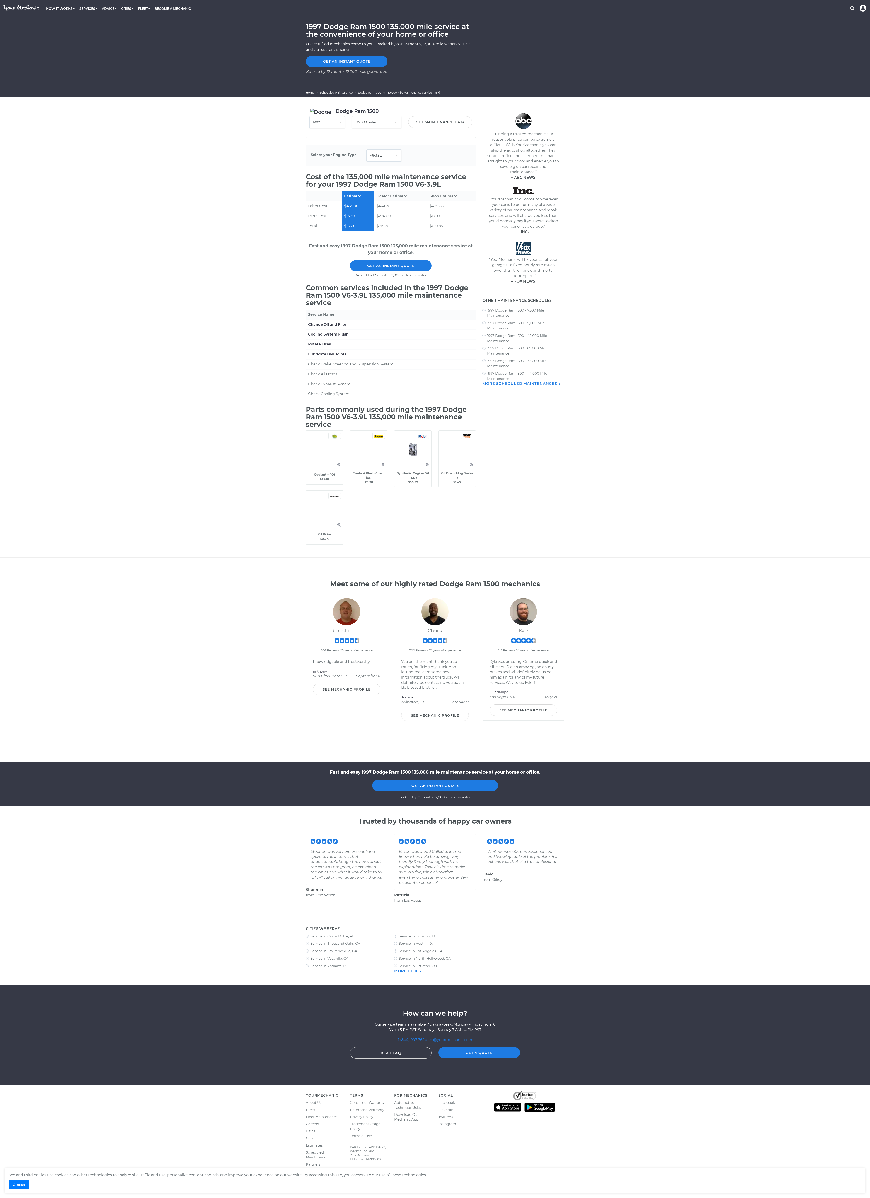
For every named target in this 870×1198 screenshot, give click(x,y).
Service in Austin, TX (416, 943)
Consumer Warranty (367, 1102)
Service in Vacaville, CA (329, 958)
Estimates (314, 1145)
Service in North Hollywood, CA (425, 958)
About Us (313, 1102)
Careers (312, 1124)
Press (310, 1110)
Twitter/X (445, 1117)
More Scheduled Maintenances (520, 384)
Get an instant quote (346, 61)
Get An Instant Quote (391, 265)
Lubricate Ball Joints (327, 354)
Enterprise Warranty (367, 1110)
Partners (313, 1164)
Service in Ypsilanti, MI (329, 966)
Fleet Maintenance (322, 1117)
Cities (310, 1131)
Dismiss (19, 1184)
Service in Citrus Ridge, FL (332, 936)
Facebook (446, 1102)
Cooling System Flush (328, 334)
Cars (309, 1138)
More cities (407, 971)
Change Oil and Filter (328, 324)
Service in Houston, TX (417, 936)
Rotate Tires (319, 344)
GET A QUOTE (479, 1053)
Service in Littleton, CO (418, 966)
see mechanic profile (347, 689)
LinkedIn (445, 1110)
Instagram (447, 1124)
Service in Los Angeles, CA (420, 951)
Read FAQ (391, 1053)
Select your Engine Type (334, 155)
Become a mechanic (173, 9)
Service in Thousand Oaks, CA (335, 943)
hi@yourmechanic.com (451, 1040)
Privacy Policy (361, 1117)
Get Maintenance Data (440, 122)
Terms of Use (361, 1136)
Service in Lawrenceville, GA (333, 951)
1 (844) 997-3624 (413, 1040)
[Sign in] (863, 8)
